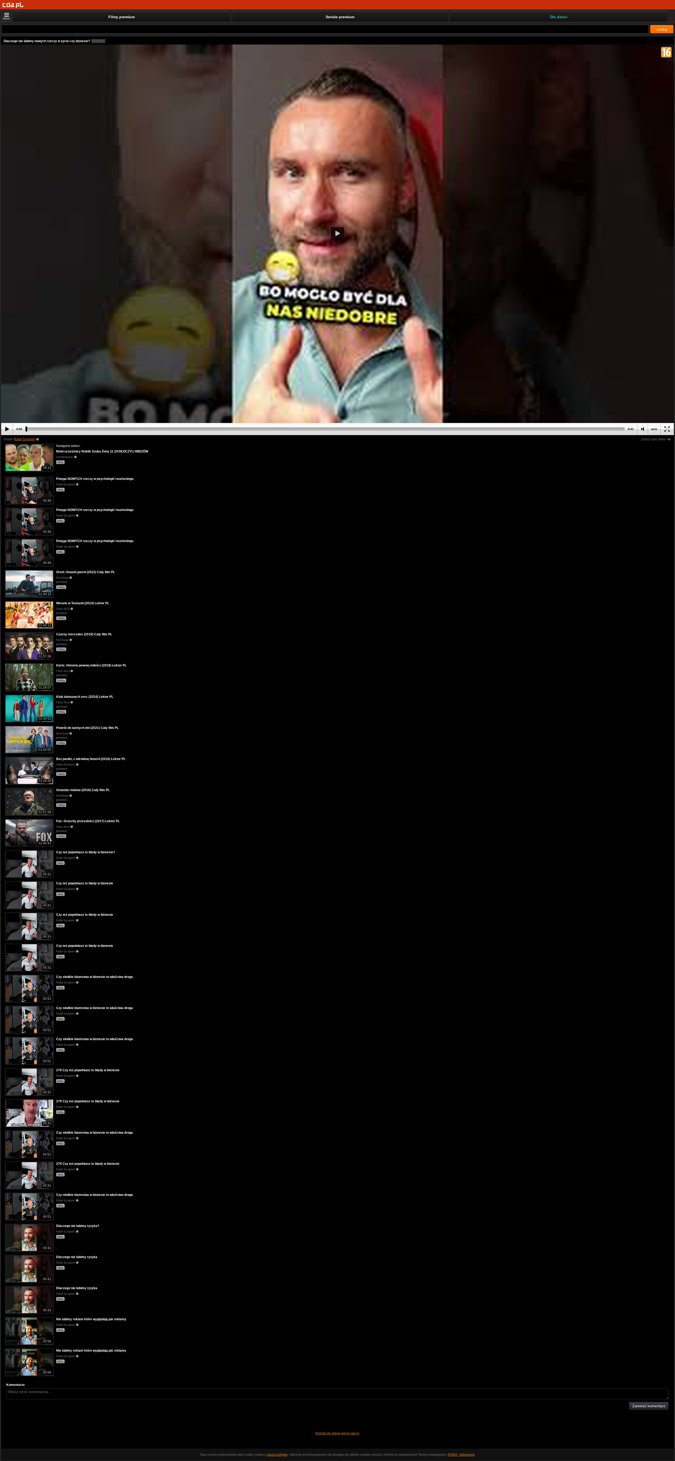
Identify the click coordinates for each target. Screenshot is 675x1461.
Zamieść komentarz (648, 1406)
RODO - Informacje (461, 1455)
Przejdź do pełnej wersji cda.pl (337, 1433)
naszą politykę (277, 1455)
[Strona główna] (13, 5)
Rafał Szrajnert (24, 439)
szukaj (662, 29)
